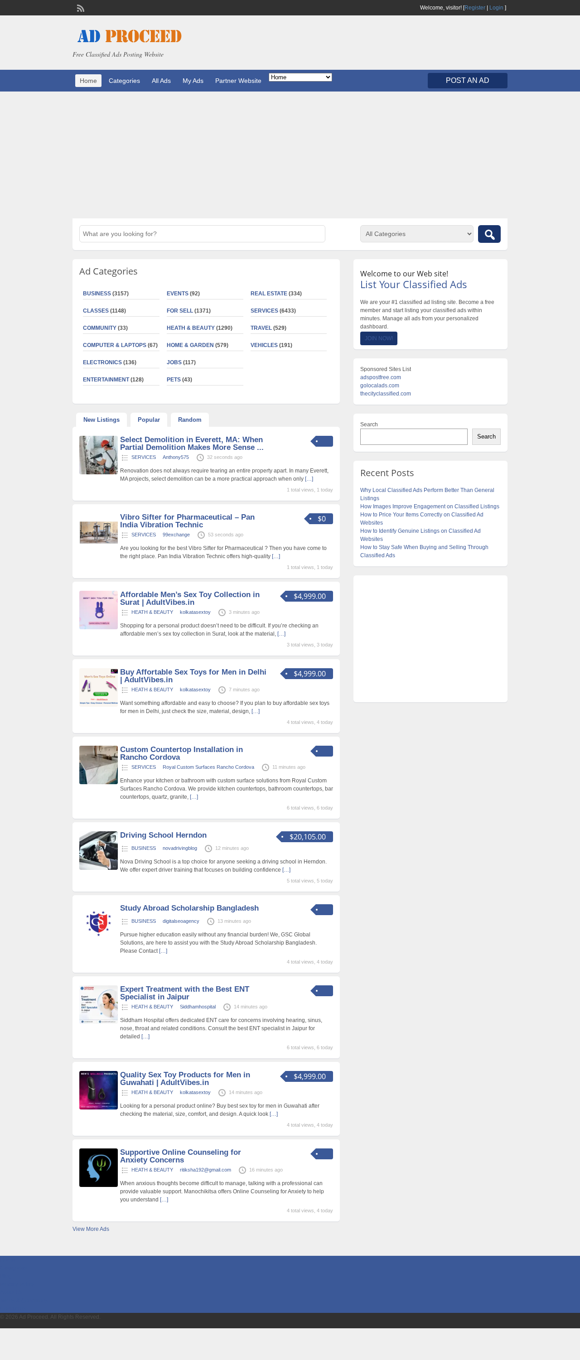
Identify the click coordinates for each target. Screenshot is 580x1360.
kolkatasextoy (195, 612)
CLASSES (96, 311)
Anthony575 (176, 457)
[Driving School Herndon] (98, 868)
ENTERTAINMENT (106, 379)
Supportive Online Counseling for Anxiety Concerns (180, 1156)
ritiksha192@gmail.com (205, 1169)
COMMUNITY (99, 328)
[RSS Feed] (79, 7)
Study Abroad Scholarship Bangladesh (189, 908)
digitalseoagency (181, 921)
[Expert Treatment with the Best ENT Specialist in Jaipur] (98, 1022)
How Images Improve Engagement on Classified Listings (429, 506)
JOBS (174, 362)
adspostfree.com (380, 377)
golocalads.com (379, 385)
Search (369, 424)
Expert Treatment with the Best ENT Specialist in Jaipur (184, 993)
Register (474, 8)
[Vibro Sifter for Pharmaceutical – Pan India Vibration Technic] (98, 550)
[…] (309, 479)
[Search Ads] (489, 234)
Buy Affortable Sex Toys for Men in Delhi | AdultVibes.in (193, 676)
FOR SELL (180, 311)
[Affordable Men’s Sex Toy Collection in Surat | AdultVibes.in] (98, 627)
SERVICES (264, 311)
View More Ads (90, 1229)
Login (496, 8)
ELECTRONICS (102, 362)
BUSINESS (97, 293)
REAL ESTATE (269, 293)
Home (88, 80)
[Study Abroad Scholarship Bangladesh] (98, 941)
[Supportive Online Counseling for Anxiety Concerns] (98, 1185)
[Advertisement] (290, 155)
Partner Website (238, 80)
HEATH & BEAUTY (191, 328)
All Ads (161, 80)
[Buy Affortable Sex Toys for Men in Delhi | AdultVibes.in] (98, 705)
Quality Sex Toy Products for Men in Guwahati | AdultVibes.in (185, 1079)
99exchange (176, 534)
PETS (174, 379)
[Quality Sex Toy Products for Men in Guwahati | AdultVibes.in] (98, 1107)
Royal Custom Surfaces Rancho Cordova (208, 767)
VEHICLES (264, 345)
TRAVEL (261, 328)
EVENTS (177, 293)
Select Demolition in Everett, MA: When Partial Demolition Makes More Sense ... (192, 443)
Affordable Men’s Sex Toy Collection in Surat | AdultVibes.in (190, 598)
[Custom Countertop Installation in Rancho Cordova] (98, 782)
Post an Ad (467, 80)
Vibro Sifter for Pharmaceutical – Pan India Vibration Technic (187, 521)
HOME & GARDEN (190, 345)
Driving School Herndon (163, 835)
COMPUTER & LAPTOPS (114, 345)
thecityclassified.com (385, 394)
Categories (124, 80)
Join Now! (379, 338)
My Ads (193, 80)
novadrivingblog (180, 848)
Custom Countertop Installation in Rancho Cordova (181, 753)
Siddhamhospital (198, 1006)
